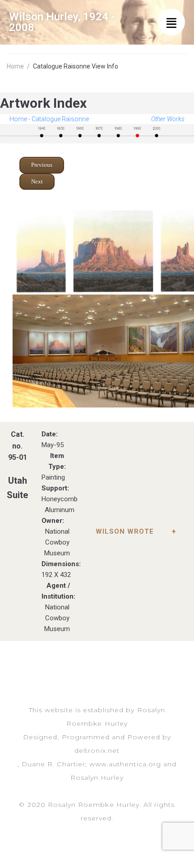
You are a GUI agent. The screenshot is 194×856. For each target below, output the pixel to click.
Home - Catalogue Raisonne (49, 119)
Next (37, 181)
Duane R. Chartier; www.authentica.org (91, 764)
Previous (41, 164)
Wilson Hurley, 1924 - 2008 (62, 22)
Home (15, 66)
